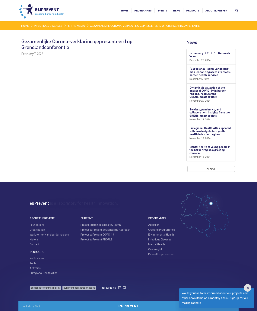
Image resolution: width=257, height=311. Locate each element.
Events (162, 10)
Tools (33, 263)
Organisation (37, 229)
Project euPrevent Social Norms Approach (105, 229)
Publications (37, 258)
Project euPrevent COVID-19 (97, 234)
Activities (35, 268)
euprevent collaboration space (79, 288)
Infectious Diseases (48, 25)
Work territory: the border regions (49, 234)
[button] (247, 288)
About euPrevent (217, 10)
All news (211, 169)
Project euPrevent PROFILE (97, 239)
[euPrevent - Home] (42, 10)
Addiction (154, 224)
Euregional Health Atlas (43, 273)
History (34, 239)
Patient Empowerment (161, 254)
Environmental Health (161, 234)
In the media (76, 25)
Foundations (37, 224)
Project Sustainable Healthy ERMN (101, 224)
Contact (34, 244)
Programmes (143, 10)
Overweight (155, 249)
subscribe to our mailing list (45, 288)
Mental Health (156, 244)
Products (192, 10)
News (176, 10)
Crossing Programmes (161, 229)
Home (124, 10)
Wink (37, 305)
